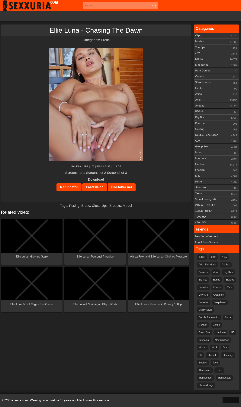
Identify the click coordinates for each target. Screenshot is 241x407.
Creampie (218, 294)
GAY (216, 141)
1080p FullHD (216, 211)
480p (213, 257)
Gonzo (216, 324)
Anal (216, 100)
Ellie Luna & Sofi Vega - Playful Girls (95, 304)
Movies (216, 41)
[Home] (36, 5)
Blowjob (230, 279)
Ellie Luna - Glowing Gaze (32, 256)
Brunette (203, 287)
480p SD (216, 223)
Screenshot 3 (117, 173)
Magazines (216, 65)
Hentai (216, 88)
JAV (216, 53)
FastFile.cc (94, 187)
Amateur (216, 106)
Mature (202, 347)
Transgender (205, 377)
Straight (203, 362)
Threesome (205, 370)
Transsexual (224, 377)
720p (224, 257)
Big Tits (216, 117)
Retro (216, 182)
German (203, 324)
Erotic (105, 40)
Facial (228, 317)
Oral (225, 347)
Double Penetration (216, 135)
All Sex (226, 264)
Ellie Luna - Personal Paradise (95, 256)
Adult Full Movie (207, 264)
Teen (215, 362)
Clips (216, 36)
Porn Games (216, 71)
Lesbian (216, 170)
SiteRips (216, 47)
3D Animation (216, 82)
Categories (205, 28)
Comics (216, 76)
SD (200, 355)
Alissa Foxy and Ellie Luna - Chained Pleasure (158, 256)
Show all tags (206, 385)
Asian (216, 94)
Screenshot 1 (75, 173)
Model (127, 206)
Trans (219, 370)
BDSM (216, 111)
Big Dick (228, 272)
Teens (216, 193)
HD (232, 332)
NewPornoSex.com (206, 236)
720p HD (216, 217)
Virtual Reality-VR (216, 199)
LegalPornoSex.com (207, 242)
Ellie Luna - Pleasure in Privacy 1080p (158, 304)
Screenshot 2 (96, 173)
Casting (216, 129)
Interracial (216, 158)
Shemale (216, 187)
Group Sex (216, 147)
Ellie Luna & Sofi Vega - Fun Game (31, 304)
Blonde (216, 279)
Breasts (115, 206)
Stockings (228, 355)
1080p (202, 257)
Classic (217, 287)
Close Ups (100, 206)
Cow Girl (203, 294)
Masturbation (222, 340)
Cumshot (203, 302)
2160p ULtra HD (216, 205)
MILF (216, 176)
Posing (74, 206)
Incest (216, 152)
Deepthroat (220, 302)
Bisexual (216, 123)
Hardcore (216, 164)
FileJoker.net (121, 187)
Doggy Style (205, 309)
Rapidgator (69, 187)
